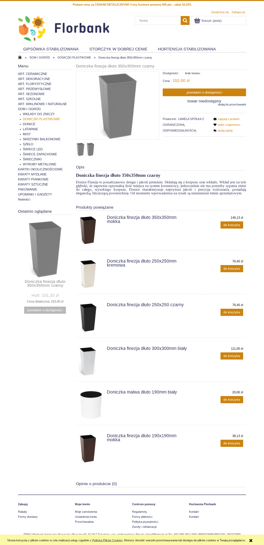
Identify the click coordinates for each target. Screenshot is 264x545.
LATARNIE (30, 129)
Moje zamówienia (86, 511)
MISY (27, 134)
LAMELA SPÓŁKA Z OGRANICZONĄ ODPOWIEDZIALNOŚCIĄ (183, 124)
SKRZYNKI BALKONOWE (41, 139)
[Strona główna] (63, 28)
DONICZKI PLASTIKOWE (41, 119)
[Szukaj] (185, 20)
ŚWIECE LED (33, 149)
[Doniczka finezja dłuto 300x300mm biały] (91, 361)
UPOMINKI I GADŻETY (35, 194)
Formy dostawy (28, 516)
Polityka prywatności (145, 521)
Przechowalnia (84, 521)
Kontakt (194, 511)
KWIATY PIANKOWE (33, 179)
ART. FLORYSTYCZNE (34, 84)
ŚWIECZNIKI (32, 159)
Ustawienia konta (86, 516)
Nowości (24, 199)
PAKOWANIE (27, 189)
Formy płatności (142, 516)
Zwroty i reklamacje (144, 526)
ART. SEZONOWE (31, 94)
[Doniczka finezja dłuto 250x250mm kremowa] (91, 273)
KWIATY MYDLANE (32, 174)
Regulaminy (139, 511)
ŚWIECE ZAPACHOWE (40, 154)
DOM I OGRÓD (29, 109)
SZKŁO (28, 144)
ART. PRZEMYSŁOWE (34, 89)
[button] (225, 119)
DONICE (29, 124)
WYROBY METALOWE (39, 164)
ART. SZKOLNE (29, 99)
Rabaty (22, 511)
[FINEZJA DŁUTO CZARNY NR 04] (80, 149)
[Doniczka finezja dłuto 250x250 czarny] (91, 317)
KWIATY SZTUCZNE (33, 184)
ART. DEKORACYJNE (34, 79)
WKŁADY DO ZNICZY (39, 114)
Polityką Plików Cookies (107, 540)
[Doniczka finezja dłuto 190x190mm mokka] (91, 448)
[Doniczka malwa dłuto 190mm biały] (91, 404)
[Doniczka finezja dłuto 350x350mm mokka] (91, 230)
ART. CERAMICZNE (32, 74)
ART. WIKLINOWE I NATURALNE (42, 104)
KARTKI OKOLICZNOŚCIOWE (40, 169)
